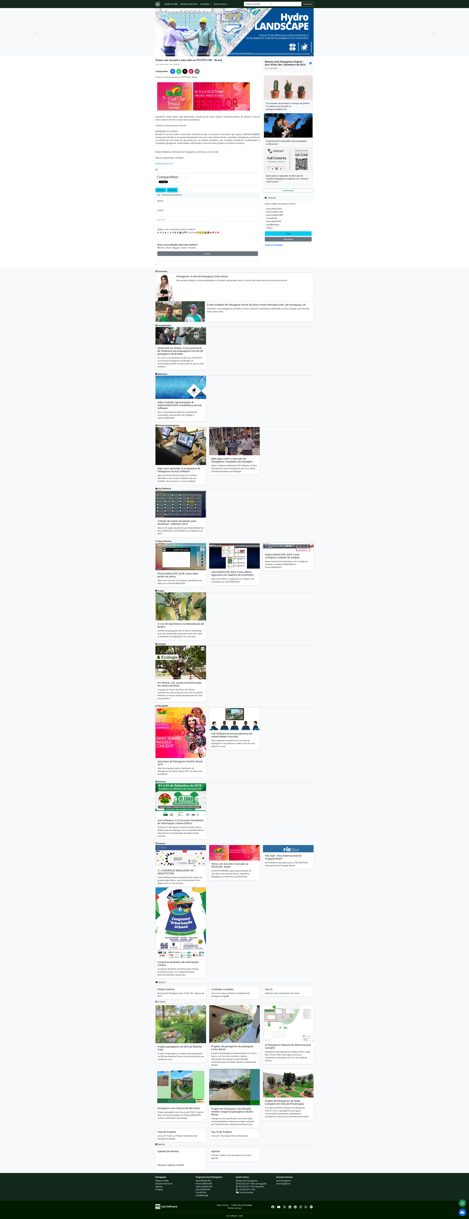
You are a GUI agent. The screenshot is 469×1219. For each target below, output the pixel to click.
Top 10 (268, 989)
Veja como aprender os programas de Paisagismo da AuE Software (178, 470)
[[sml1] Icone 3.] (203, 232)
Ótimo (162, 247)
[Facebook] (273, 1206)
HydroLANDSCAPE (274, 215)
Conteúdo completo (222, 989)
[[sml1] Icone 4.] (205, 232)
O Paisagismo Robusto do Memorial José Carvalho (288, 1046)
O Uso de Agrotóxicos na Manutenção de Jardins (180, 625)
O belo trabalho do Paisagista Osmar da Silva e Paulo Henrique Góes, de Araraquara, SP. (256, 304)
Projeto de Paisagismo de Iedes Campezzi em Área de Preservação (284, 1102)
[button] (35, 32)
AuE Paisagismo (283, 1180)
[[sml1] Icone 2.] (200, 232)
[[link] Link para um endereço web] (180, 232)
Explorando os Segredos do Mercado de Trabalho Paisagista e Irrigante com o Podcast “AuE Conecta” (287, 178)
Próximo (172, 190)
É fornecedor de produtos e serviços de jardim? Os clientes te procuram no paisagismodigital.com (288, 106)
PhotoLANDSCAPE (274, 212)
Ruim (184, 247)
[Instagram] (301, 1206)
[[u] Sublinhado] (170, 232)
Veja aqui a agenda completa (170, 1165)
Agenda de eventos (168, 1151)
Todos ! (269, 227)
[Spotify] (311, 1206)
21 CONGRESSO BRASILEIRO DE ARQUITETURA (175, 872)
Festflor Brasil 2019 (164, 163)
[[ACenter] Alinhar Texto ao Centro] (161, 232)
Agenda (215, 1151)
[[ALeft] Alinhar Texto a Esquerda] (158, 232)
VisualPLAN (271, 218)
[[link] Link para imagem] (183, 232)
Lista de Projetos (166, 1131)
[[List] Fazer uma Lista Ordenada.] (188, 232)
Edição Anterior (166, 989)
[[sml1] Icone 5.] (208, 232)
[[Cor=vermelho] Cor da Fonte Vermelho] (178, 232)
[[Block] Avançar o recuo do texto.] (190, 232)
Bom (169, 247)
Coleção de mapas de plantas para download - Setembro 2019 (176, 522)
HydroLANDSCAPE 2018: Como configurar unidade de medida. (282, 556)
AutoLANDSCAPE (274, 208)
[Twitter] (285, 1206)
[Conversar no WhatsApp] (462, 1203)
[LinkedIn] (290, 1206)
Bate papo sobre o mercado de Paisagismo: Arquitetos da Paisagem (231, 460)
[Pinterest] (295, 1206)
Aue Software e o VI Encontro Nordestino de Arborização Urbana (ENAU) (180, 822)
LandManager (272, 224)
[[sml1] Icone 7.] (213, 232)
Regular (176, 247)
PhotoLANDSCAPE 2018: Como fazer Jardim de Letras (177, 575)
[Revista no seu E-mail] (462, 1212)
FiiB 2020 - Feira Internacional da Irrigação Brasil (283, 857)
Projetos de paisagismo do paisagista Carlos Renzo (232, 1048)
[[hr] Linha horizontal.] (195, 232)
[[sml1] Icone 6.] (211, 232)
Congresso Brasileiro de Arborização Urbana (178, 963)
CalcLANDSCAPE (273, 221)
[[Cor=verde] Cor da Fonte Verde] (173, 232)
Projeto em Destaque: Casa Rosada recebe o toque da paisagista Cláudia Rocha (232, 1111)
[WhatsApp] (306, 1206)
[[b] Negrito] (166, 232)
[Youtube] (279, 1206)
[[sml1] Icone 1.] (197, 232)
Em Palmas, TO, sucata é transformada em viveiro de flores (179, 684)
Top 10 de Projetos (221, 1131)
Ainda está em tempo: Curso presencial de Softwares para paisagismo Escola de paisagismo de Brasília (180, 350)
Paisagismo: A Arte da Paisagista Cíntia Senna (202, 276)
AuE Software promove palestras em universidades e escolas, (231, 735)
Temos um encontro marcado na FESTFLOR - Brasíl (229, 865)
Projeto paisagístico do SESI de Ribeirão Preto (179, 1048)
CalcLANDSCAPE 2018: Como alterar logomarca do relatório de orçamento (232, 573)
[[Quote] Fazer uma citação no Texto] (185, 232)
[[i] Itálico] (168, 232)
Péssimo (192, 247)
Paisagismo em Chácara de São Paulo (178, 1108)
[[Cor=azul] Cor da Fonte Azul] (175, 232)
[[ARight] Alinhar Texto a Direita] (163, 232)
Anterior (161, 190)
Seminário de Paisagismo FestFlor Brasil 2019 (180, 763)
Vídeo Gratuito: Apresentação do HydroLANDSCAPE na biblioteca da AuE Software (179, 405)
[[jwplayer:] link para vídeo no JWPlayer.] (218, 232)
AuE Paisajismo (283, 1183)
